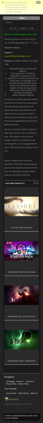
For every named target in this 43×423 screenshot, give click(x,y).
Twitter (10, 410)
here (19, 12)
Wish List (33, 393)
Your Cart (13, 28)
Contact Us (29, 381)
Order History (23, 393)
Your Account (11, 393)
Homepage (10, 381)
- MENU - (22, 18)
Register (23, 28)
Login (31, 28)
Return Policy (23, 384)
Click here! (33, 42)
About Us (20, 381)
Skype (15, 410)
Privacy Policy (11, 384)
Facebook (6, 410)
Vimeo (20, 410)
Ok (38, 2)
